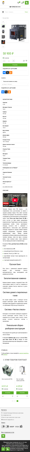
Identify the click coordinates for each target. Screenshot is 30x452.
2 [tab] (15, 401)
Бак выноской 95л (7, 379)
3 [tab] (17, 401)
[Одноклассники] (10, 72)
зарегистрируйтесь (24, 353)
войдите (5, 354)
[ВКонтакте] (4, 72)
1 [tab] (12, 401)
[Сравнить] (24, 61)
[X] (7, 72)
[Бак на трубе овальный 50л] (22, 370)
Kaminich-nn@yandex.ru (8, 419)
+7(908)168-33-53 (15, 7)
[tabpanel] (7, 380)
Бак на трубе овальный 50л (20, 379)
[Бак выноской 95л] (8, 370)
